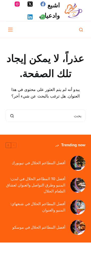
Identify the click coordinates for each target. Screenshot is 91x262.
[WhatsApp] (43, 16)
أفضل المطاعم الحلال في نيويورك (38, 162)
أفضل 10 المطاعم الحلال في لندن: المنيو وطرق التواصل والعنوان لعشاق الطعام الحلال (35, 185)
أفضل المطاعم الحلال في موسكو (38, 227)
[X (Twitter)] (30, 4)
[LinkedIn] (30, 16)
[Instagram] (17, 4)
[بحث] (81, 30)
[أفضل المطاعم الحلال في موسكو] (77, 227)
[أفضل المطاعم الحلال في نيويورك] (77, 163)
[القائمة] (10, 29)
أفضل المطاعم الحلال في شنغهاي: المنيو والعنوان (37, 206)
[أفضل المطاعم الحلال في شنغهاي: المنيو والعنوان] (77, 207)
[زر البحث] (12, 115)
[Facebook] (43, 4)
